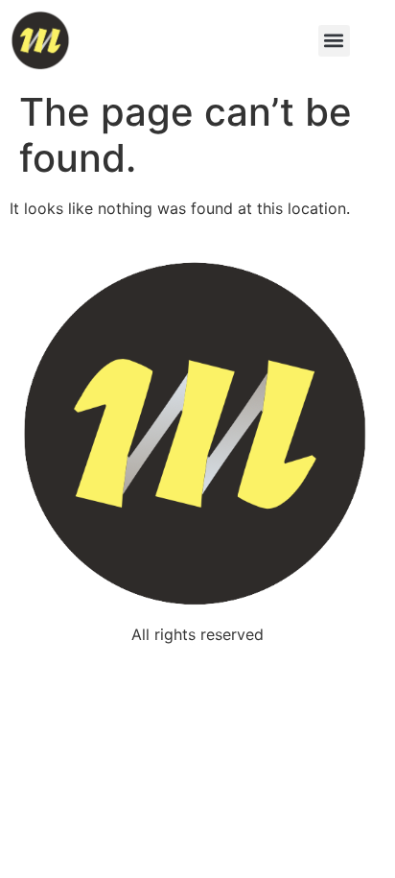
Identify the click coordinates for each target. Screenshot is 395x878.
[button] (334, 41)
